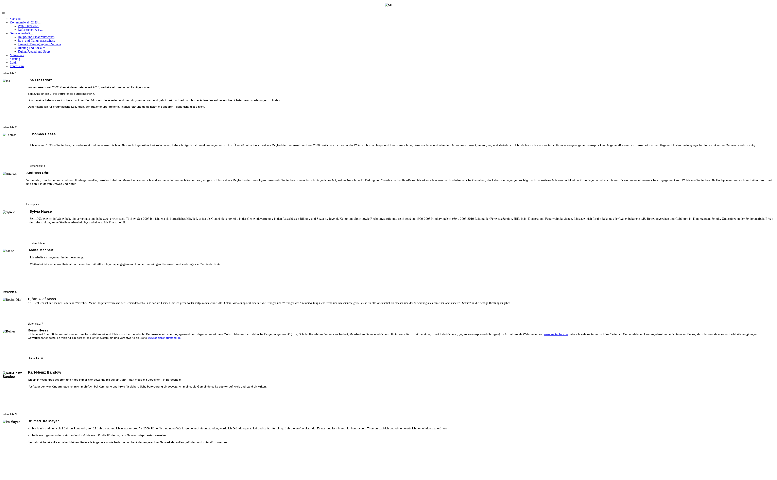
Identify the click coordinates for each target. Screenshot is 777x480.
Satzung (15, 59)
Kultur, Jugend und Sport (34, 51)
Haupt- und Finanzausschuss (36, 37)
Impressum (17, 66)
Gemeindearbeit (20, 33)
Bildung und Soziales (31, 48)
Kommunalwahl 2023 (24, 22)
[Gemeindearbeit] (31, 34)
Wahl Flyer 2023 (28, 26)
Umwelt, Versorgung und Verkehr (39, 44)
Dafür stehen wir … (30, 29)
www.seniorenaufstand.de (164, 337)
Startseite (15, 18)
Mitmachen (17, 55)
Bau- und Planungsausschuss (36, 40)
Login (13, 62)
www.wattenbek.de (556, 334)
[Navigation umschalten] (3, 13)
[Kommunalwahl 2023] (39, 23)
